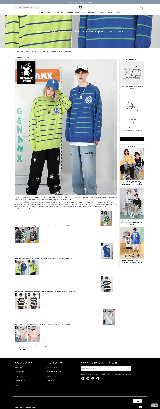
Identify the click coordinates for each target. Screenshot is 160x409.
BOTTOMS (101, 13)
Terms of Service (20, 380)
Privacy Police (19, 376)
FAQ (16, 385)
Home (17, 51)
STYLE (110, 13)
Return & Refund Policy (54, 371)
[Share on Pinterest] (27, 350)
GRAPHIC (91, 13)
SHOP (41, 13)
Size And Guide (51, 376)
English (137, 401)
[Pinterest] (87, 378)
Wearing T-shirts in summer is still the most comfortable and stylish (132, 222)
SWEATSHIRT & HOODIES (76, 13)
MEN (48, 13)
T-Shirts (63, 13)
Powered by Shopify (30, 407)
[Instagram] (92, 378)
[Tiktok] (97, 378)
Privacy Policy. (127, 374)
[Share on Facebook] (20, 350)
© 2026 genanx (19, 407)
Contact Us (50, 380)
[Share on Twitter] (24, 350)
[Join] (128, 368)
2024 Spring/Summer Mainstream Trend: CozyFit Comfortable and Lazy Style (132, 182)
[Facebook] (82, 378)
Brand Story (18, 367)
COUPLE (56, 13)
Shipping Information (53, 367)
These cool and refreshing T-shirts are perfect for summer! (132, 261)
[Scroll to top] (156, 403)
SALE (117, 13)
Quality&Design (19, 371)
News (22, 51)
